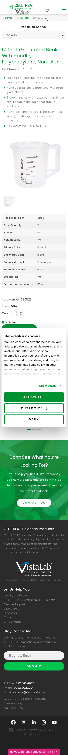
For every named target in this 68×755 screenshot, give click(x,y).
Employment (12, 621)
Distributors (11, 608)
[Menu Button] (64, 10)
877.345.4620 (25, 683)
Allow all (34, 397)
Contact (9, 617)
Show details (47, 385)
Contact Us (34, 502)
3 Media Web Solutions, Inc (11, 730)
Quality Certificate (15, 595)
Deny (34, 419)
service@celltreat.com (29, 692)
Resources (10, 613)
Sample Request (14, 604)
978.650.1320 (23, 687)
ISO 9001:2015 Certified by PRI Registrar (30, 600)
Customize (32, 408)
